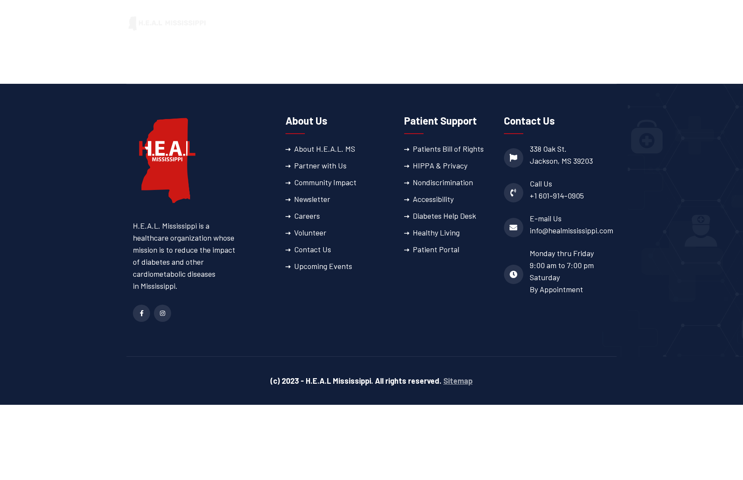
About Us (319, 23)
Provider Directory (518, 23)
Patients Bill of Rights (448, 148)
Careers (307, 215)
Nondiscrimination (443, 182)
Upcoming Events (323, 266)
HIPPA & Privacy (440, 165)
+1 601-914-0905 (557, 195)
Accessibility (433, 199)
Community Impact (325, 182)
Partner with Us (320, 165)
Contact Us (312, 249)
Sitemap (458, 380)
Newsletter (312, 199)
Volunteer (310, 232)
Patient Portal (592, 23)
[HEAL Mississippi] (167, 23)
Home (283, 23)
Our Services (374, 23)
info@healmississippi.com (571, 230)
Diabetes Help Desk (444, 215)
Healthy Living (436, 232)
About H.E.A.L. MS (324, 148)
